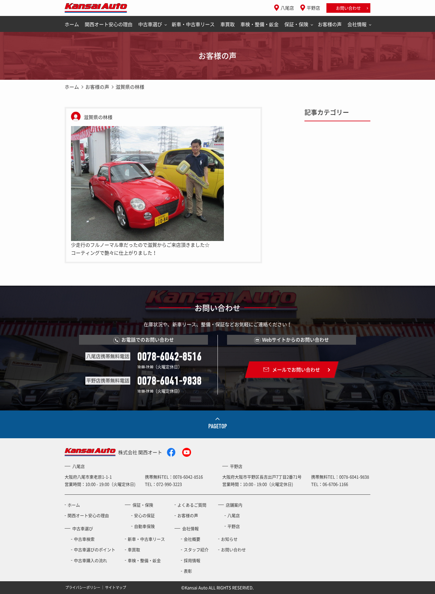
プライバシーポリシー (82, 587)
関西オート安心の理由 (108, 24)
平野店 (313, 7)
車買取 (227, 24)
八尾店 (287, 7)
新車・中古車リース (193, 24)
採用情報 (192, 560)
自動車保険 (144, 526)
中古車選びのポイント (94, 549)
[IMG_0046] (147, 182)
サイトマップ (115, 587)
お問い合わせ (348, 8)
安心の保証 (144, 515)
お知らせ (229, 539)
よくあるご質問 (191, 505)
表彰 (188, 571)
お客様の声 (330, 24)
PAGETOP (217, 426)
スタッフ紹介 (196, 549)
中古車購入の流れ (90, 560)
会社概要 (192, 539)
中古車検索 (84, 539)
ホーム (72, 24)
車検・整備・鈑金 (259, 24)
